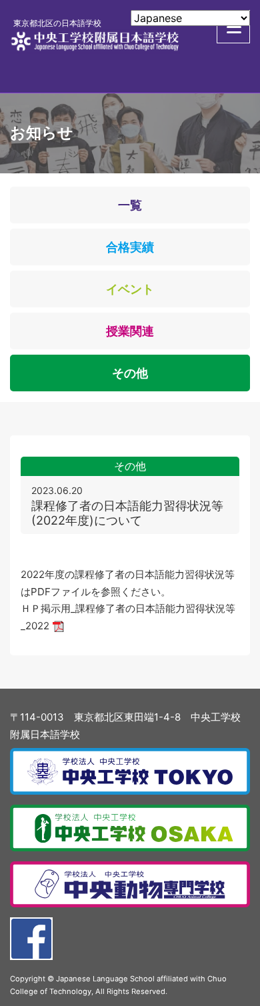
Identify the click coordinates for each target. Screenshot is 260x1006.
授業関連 (130, 331)
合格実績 (130, 247)
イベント (130, 289)
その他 (130, 373)
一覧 (130, 205)
